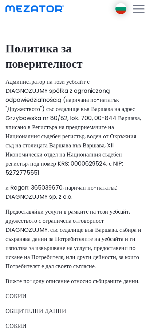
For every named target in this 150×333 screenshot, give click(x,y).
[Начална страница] (34, 8)
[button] (138, 8)
